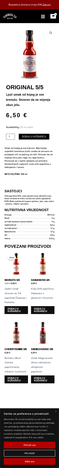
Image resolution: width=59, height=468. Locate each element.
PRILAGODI (29, 453)
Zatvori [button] (47, 4)
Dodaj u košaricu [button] (14, 310)
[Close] (56, 411)
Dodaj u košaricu (34, 136)
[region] (29, 438)
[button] (51, 33)
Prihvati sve (30, 445)
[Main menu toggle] (43, 16)
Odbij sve (29, 461)
